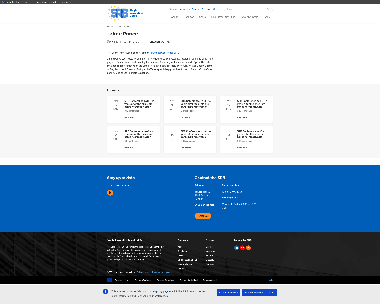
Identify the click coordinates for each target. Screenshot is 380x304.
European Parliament (143, 280)
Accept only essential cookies (259, 292)
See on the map (206, 205)
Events (266, 17)
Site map (217, 9)
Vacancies (185, 9)
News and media (249, 17)
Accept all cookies (228, 292)
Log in (270, 280)
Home (110, 26)
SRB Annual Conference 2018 (163, 52)
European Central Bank (189, 280)
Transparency (157, 272)
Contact (174, 9)
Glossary (206, 9)
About (174, 17)
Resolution (188, 17)
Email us (203, 215)
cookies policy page (158, 291)
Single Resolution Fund (223, 17)
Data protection (143, 272)
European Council (210, 280)
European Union (121, 280)
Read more (129, 117)
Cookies (169, 272)
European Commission (166, 280)
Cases (202, 17)
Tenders (195, 9)
